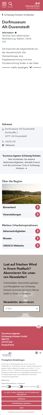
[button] (21, 67)
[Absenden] (37, 309)
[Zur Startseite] (32, 5)
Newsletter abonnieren (18, 302)
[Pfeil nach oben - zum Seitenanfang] (39, 325)
